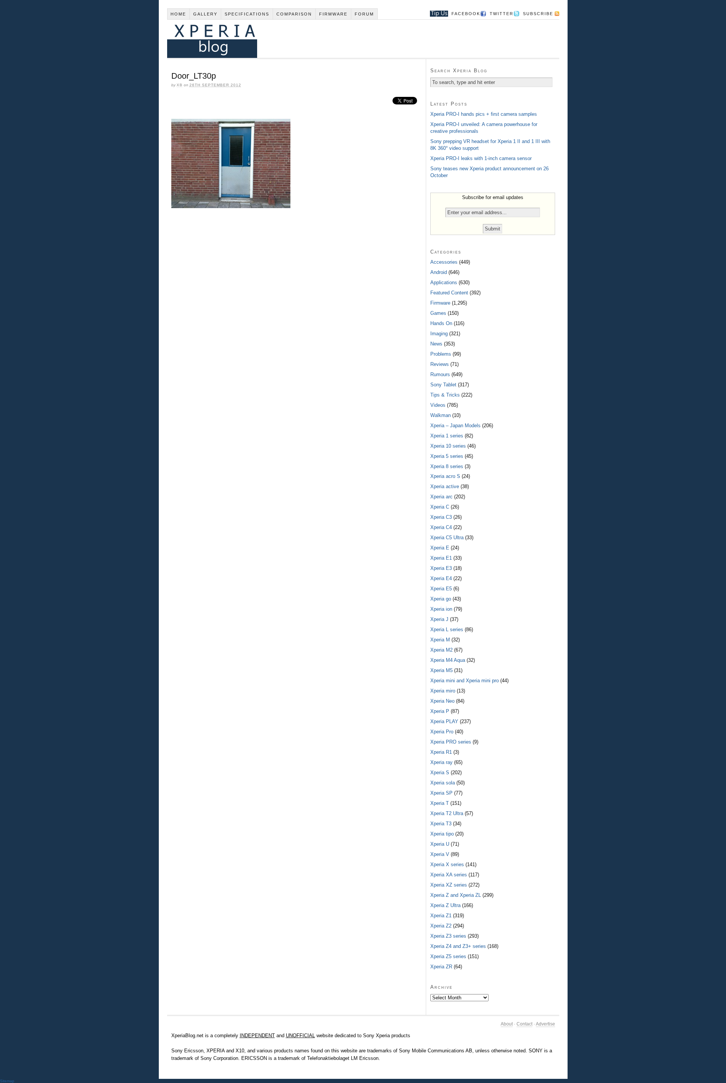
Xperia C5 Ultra (447, 537)
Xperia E (439, 548)
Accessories (444, 262)
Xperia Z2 (440, 926)
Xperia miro (442, 691)
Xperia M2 (441, 650)
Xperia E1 (441, 558)
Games (438, 313)
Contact (524, 1024)
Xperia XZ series (448, 885)
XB (180, 85)
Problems (440, 354)
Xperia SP (441, 793)
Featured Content (449, 293)
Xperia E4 (441, 578)
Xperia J (439, 619)
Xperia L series (446, 629)
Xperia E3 (441, 568)
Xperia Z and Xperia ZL (455, 895)
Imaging (439, 333)
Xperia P (439, 711)
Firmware (333, 14)
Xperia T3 (440, 823)
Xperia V (439, 854)
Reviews (439, 364)
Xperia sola (442, 783)
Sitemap (7, 1081)
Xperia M (440, 640)
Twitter (501, 13)
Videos (437, 405)
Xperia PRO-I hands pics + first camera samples (483, 114)
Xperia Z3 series (448, 936)
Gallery (205, 14)
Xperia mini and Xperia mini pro (464, 680)
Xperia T (439, 803)
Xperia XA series (448, 875)
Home (178, 14)
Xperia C (439, 507)
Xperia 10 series (448, 446)
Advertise (545, 1024)
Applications (443, 282)
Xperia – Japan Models (455, 425)
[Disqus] (296, 317)
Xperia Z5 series (448, 956)
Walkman (440, 415)
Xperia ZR (441, 966)
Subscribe (538, 13)
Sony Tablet (443, 384)
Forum (364, 14)
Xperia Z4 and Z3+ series (458, 946)
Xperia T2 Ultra (446, 813)
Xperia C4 (441, 527)
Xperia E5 (441, 588)
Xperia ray (441, 762)
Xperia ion (441, 609)
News (436, 344)
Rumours (440, 374)
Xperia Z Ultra (445, 905)
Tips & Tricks (445, 395)
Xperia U (439, 844)
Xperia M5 (441, 670)
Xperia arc (441, 496)
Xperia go (440, 599)
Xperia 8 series (446, 466)
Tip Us (436, 13)
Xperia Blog (352, 39)
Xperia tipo (442, 834)
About (507, 1024)
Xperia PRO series (450, 742)
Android (438, 272)
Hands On (441, 323)
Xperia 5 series (446, 456)
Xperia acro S (445, 476)
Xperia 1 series (446, 436)
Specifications (247, 14)
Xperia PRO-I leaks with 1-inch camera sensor (481, 158)
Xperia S (439, 772)
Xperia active (444, 486)
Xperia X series (447, 864)
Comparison (294, 14)
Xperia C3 (441, 517)
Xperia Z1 (440, 915)
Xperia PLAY (444, 721)
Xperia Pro (441, 731)
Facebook (465, 13)
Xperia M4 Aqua (447, 660)
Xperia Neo (442, 701)
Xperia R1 (441, 752)
